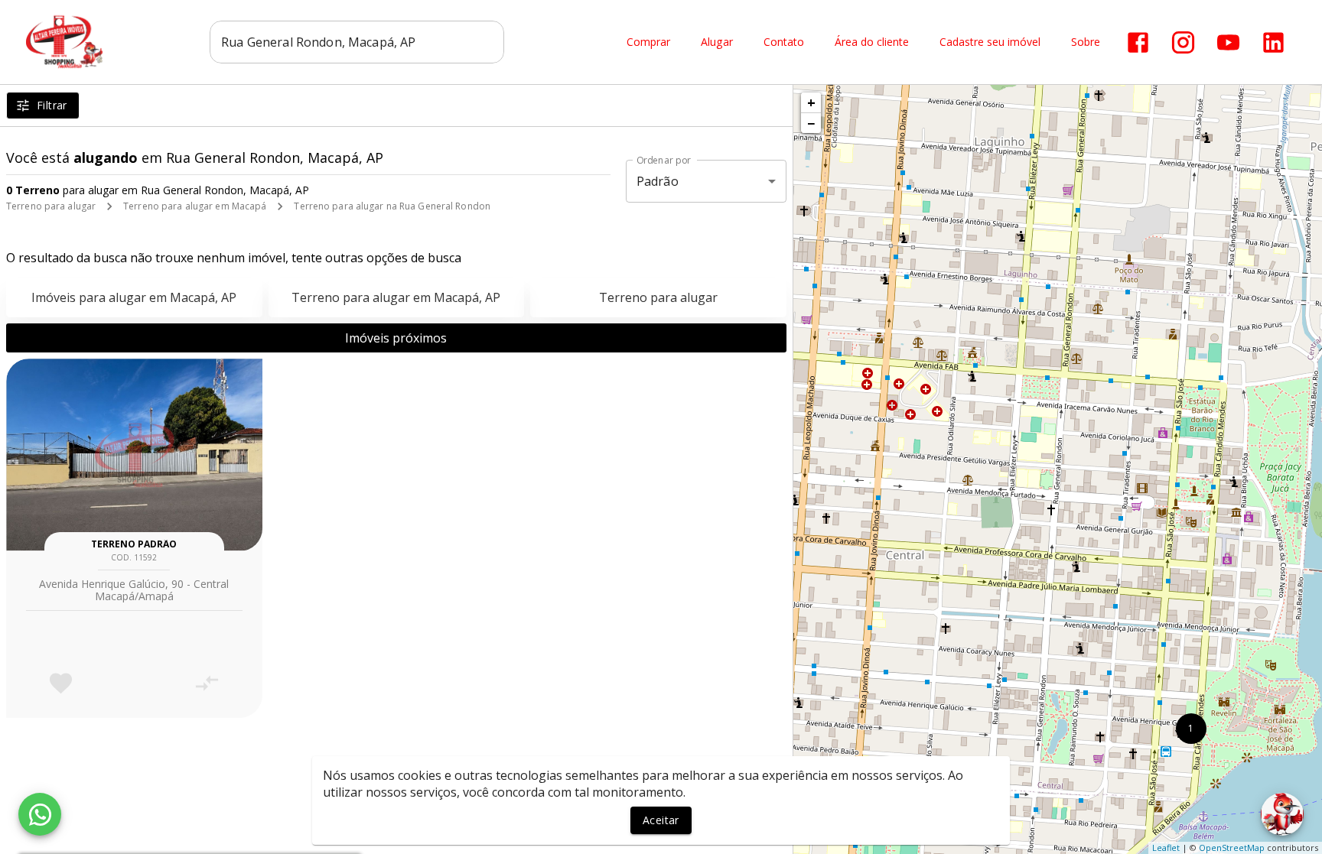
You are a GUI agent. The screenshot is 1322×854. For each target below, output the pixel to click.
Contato (784, 42)
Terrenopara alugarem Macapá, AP (395, 297)
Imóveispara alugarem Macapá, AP (133, 297)
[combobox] (357, 42)
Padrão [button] (658, 181)
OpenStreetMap (1232, 847)
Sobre (1085, 42)
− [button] (811, 123)
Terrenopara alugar (658, 297)
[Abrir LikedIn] (1273, 42)
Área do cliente (872, 42)
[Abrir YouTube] (1228, 42)
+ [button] (811, 102)
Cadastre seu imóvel (989, 42)
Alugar (717, 42)
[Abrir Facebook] (1138, 42)
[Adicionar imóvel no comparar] (207, 683)
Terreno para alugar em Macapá (194, 206)
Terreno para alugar (51, 206)
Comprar (648, 42)
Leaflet (1166, 847)
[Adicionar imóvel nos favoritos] (61, 683)
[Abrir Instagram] (1183, 42)
